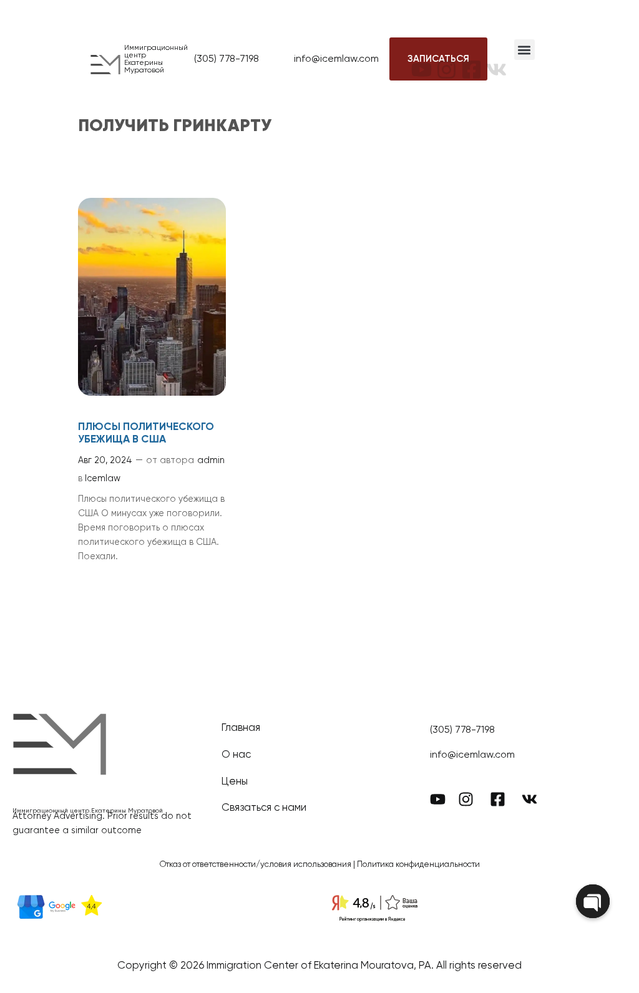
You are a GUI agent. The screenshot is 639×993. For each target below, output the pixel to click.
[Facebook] (471, 59)
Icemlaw (102, 478)
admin (211, 460)
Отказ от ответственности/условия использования (255, 865)
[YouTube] (421, 59)
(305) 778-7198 (226, 59)
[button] (524, 49)
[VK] (496, 59)
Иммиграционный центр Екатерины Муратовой (156, 59)
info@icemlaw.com (336, 59)
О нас (236, 755)
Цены (235, 781)
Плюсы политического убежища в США (146, 433)
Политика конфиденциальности (418, 865)
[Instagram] (446, 59)
